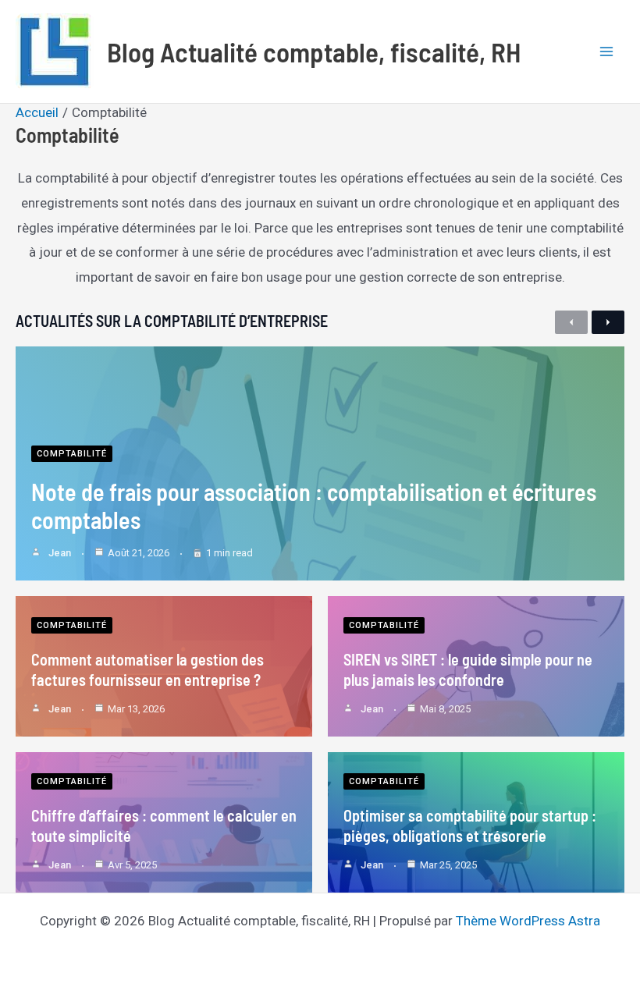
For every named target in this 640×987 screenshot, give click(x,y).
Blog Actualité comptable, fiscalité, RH (314, 51)
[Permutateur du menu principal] (607, 51)
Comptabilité (72, 454)
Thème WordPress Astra (528, 920)
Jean (59, 553)
